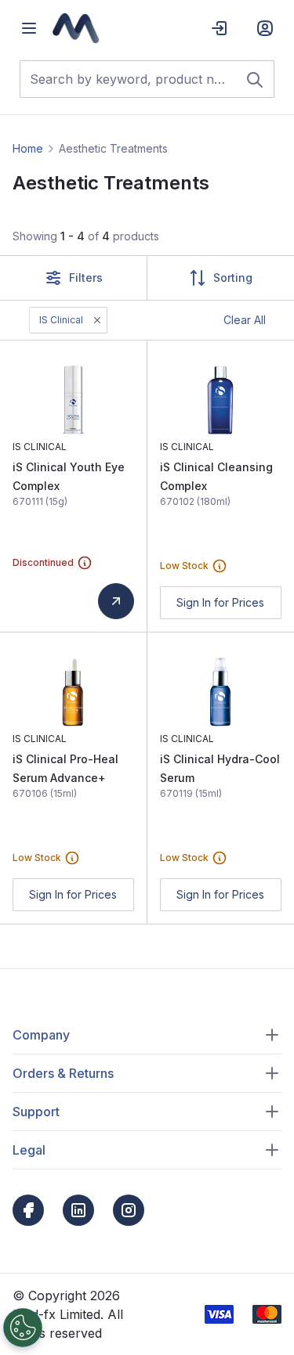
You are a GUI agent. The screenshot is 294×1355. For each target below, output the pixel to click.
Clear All (244, 319)
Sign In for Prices (220, 602)
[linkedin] (78, 1210)
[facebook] (28, 1210)
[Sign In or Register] (265, 28)
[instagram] (128, 1210)
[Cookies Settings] (22, 1327)
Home (28, 148)
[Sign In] (219, 28)
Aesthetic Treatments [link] (113, 148)
